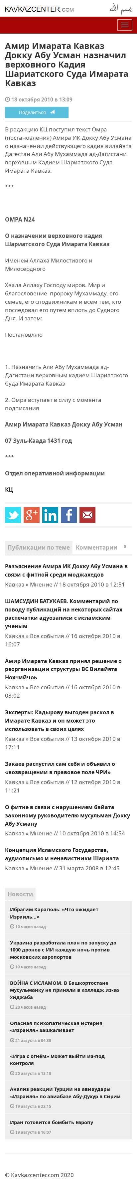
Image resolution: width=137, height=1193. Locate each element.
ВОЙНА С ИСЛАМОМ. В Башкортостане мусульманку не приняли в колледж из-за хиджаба (64, 994)
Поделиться (34, 112)
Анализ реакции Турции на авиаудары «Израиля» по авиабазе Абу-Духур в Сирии (65, 1097)
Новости (20, 894)
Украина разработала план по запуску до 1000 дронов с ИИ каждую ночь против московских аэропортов (63, 954)
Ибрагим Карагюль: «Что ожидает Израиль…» (54, 917)
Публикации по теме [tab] (39, 547)
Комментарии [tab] (101, 547)
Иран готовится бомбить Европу (51, 1127)
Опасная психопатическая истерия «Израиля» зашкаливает (56, 1031)
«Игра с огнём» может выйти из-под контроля (57, 1064)
